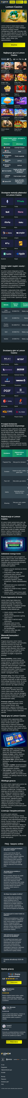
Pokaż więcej (14, 1041)
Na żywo (10, 59)
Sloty (23, 59)
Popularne (3, 59)
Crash (16, 59)
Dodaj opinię (14, 982)
